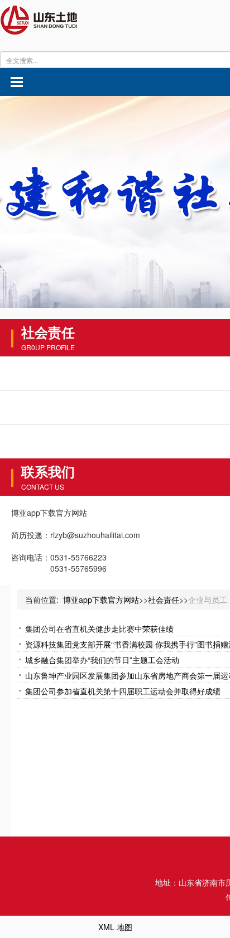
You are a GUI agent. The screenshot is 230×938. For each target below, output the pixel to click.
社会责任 (163, 599)
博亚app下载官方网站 (101, 599)
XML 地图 (115, 926)
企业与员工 (207, 599)
